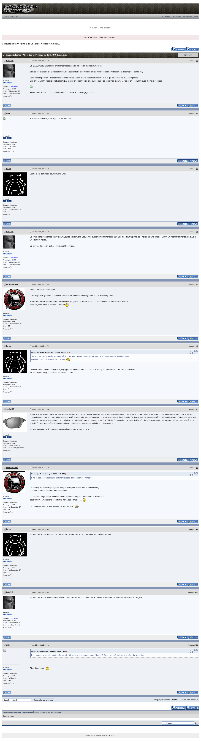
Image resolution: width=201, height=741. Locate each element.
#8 (197, 468)
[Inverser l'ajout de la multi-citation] (182, 105)
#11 (196, 645)
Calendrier (166, 16)
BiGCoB (10, 61)
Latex (8, 169)
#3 (197, 169)
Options (187, 55)
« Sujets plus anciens (162, 700)
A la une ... (55, 44)
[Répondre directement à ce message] (193, 105)
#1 (197, 61)
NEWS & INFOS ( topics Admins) (34, 44)
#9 (197, 529)
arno (8, 113)
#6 (197, 346)
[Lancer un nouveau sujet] (192, 49)
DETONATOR (12, 284)
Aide (196, 16)
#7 (197, 409)
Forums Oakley (11, 44)
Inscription (111, 37)
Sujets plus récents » (190, 700)
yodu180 (10, 409)
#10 (196, 592)
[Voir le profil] (9, 71)
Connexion (103, 37)
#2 (197, 113)
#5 (197, 284)
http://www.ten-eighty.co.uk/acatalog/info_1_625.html (72, 92)
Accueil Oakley (11, 16)
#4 (197, 232)
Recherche (187, 16)
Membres (177, 16)
